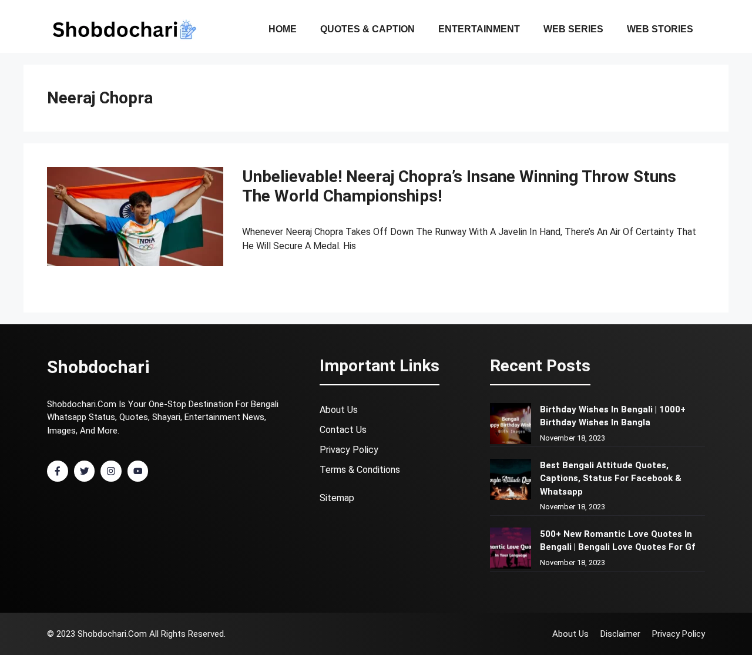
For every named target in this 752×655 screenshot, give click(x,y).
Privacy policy (678, 634)
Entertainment (479, 29)
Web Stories (660, 29)
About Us (339, 409)
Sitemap (337, 497)
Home (282, 29)
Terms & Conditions (360, 469)
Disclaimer (620, 634)
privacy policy (349, 449)
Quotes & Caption (367, 29)
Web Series (573, 29)
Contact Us (343, 429)
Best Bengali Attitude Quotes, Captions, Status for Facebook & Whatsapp (611, 478)
